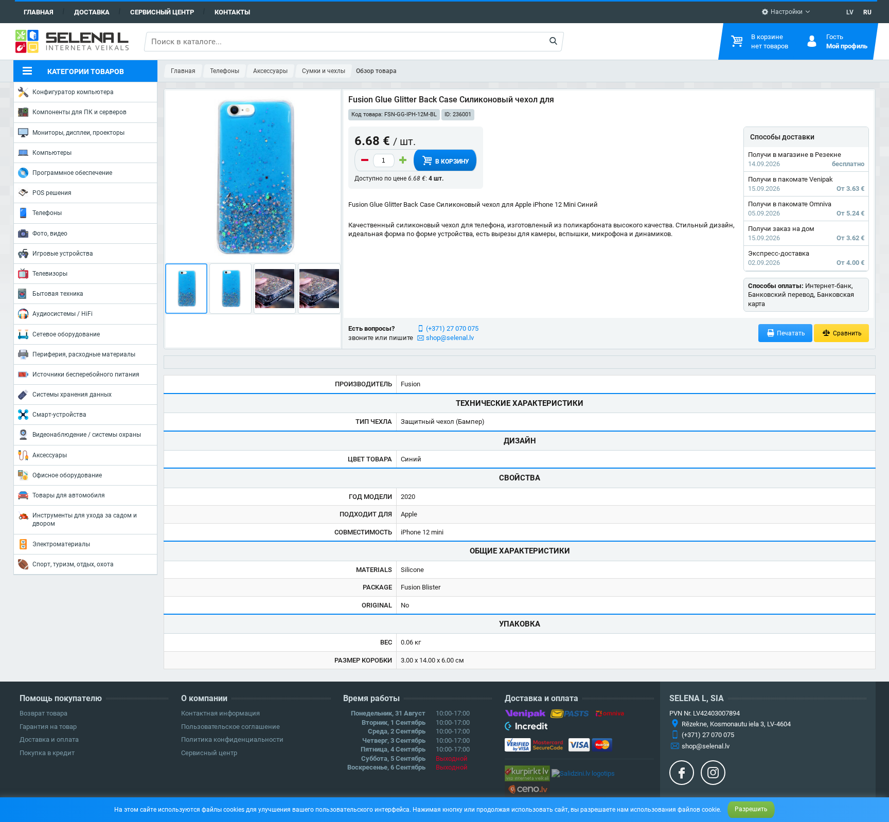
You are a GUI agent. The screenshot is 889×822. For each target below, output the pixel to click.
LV (850, 12)
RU (867, 12)
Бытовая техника (57, 293)
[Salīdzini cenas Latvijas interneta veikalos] (527, 773)
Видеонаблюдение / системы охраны (86, 434)
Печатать (790, 333)
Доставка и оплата (49, 739)
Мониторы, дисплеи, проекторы (78, 132)
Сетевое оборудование (66, 334)
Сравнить (846, 333)
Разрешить (751, 809)
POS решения (52, 192)
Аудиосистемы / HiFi (62, 313)
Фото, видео (49, 233)
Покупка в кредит (47, 753)
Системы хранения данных (72, 394)
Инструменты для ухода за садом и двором (84, 519)
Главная (39, 12)
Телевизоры (49, 273)
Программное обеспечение (72, 172)
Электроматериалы (61, 544)
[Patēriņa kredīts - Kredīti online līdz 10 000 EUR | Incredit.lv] (526, 728)
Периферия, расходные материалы (83, 354)
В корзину (451, 161)
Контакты (232, 12)
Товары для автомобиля (68, 495)
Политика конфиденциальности (232, 739)
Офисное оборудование (67, 475)
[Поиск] (553, 41)
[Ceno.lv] (527, 789)
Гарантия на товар (48, 726)
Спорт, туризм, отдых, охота (73, 564)
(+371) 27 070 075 (452, 328)
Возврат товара (43, 713)
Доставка (92, 12)
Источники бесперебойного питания (85, 374)
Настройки (786, 11)
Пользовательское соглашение (230, 726)
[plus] (403, 160)
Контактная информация (220, 713)
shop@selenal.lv (450, 338)
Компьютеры (52, 152)
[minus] (365, 160)
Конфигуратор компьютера (73, 92)
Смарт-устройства (59, 414)
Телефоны (47, 213)
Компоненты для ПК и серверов (79, 112)
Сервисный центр (162, 12)
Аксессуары (49, 455)
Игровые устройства (62, 253)
